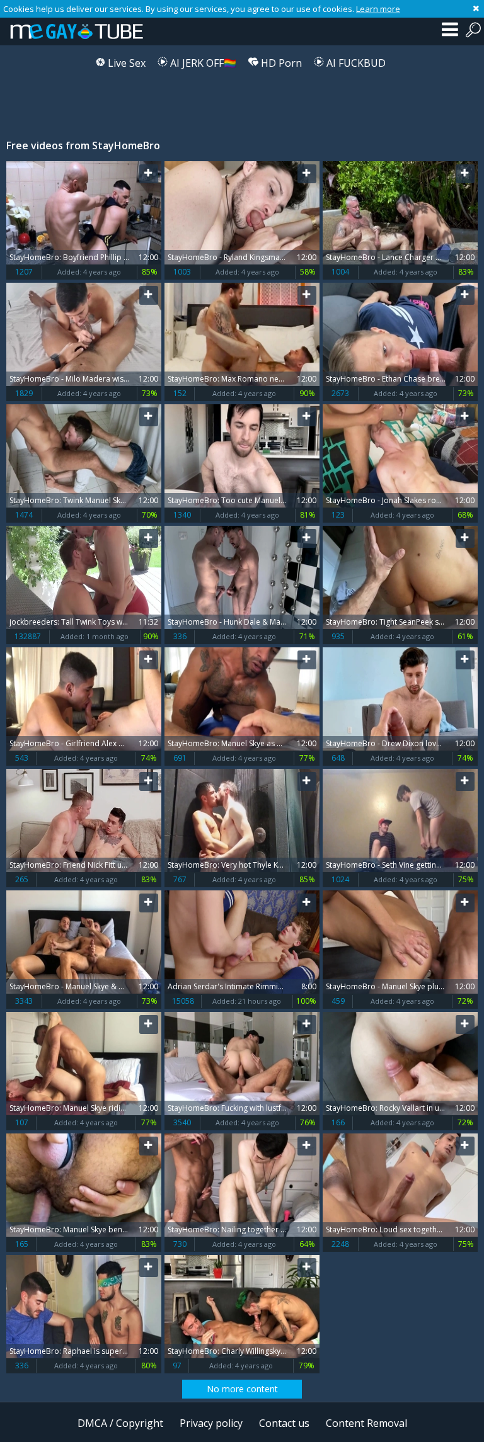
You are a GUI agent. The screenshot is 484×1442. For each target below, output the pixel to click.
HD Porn (280, 63)
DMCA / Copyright (120, 1423)
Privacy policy (211, 1423)
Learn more (378, 8)
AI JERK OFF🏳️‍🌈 (202, 63)
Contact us (284, 1423)
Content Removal (366, 1423)
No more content (242, 1389)
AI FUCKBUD (355, 63)
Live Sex (125, 63)
